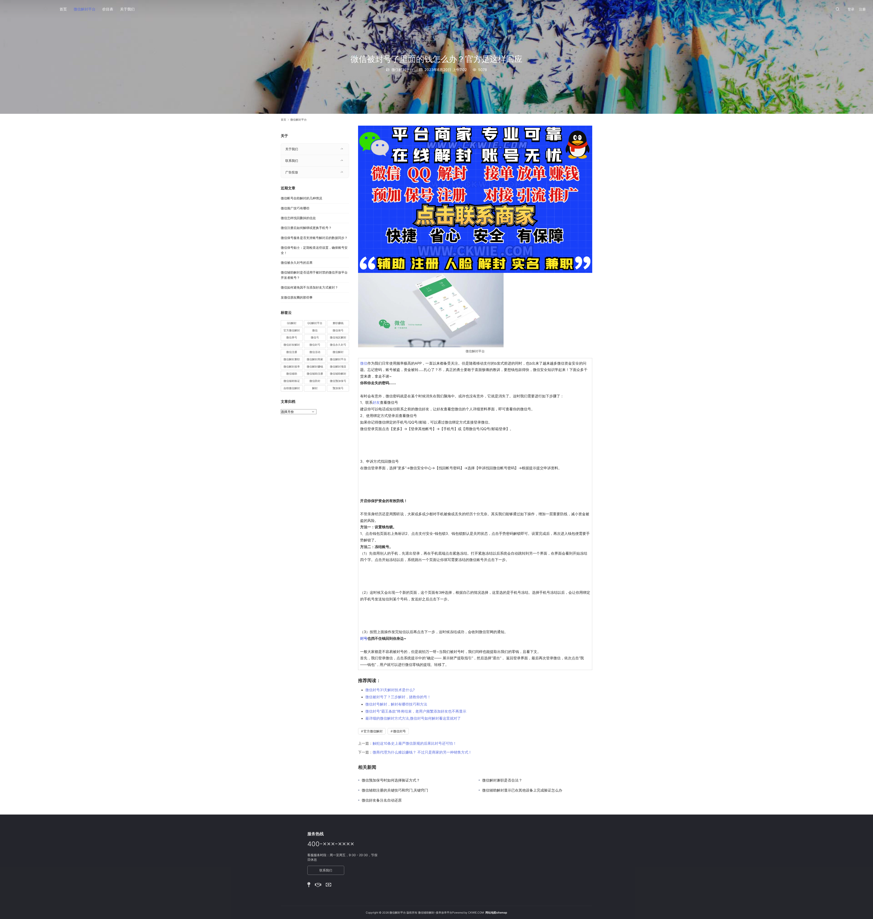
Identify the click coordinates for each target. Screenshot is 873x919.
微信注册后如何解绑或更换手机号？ (306, 228)
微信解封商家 (315, 359)
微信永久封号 (338, 344)
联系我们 (291, 160)
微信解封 (338, 352)
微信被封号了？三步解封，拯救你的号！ (398, 697)
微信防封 (314, 381)
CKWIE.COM (476, 912)
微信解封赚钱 (315, 366)
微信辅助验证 (291, 381)
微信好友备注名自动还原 (382, 800)
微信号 (315, 337)
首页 (63, 9)
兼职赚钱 (338, 323)
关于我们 (127, 9)
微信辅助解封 (338, 373)
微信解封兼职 (291, 359)
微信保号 (338, 330)
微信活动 (314, 352)
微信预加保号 (338, 381)
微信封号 (399, 731)
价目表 (107, 9)
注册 (862, 9)
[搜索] (837, 9)
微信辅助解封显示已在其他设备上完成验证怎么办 (522, 790)
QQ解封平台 (314, 323)
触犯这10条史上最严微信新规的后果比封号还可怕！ (415, 743)
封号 (363, 638)
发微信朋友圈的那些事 (297, 297)
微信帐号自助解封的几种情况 (301, 198)
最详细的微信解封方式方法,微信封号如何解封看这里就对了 (413, 718)
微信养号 (291, 337)
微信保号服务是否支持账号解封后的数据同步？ (314, 238)
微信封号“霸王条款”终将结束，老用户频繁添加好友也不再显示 (415, 711)
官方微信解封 (373, 731)
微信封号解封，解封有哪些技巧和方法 (396, 704)
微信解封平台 (84, 9)
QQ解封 (291, 323)
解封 (315, 388)
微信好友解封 (291, 344)
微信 (363, 363)
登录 (851, 9)
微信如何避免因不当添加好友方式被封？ (309, 287)
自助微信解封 (291, 388)
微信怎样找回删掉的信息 (298, 218)
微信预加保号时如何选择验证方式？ (391, 780)
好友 (376, 402)
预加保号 (338, 388)
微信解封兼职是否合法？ (502, 780)
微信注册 (291, 352)
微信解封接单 (291, 366)
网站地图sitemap (496, 912)
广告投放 (291, 172)
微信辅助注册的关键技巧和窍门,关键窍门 (395, 790)
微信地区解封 (338, 337)
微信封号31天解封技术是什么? (390, 690)
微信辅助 (291, 373)
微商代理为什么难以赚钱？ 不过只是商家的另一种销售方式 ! (421, 752)
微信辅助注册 (315, 373)
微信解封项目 (338, 366)
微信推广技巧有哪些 (295, 208)
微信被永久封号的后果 (297, 262)
